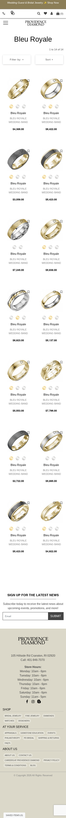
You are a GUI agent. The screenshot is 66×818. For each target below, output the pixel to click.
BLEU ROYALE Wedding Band (18, 120)
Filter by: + (17, 59)
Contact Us (25, 755)
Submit (55, 616)
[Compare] (28, 80)
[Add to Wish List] (21, 80)
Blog (33, 765)
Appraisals (10, 733)
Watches (9, 721)
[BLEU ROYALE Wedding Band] (18, 88)
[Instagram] (33, 701)
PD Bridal (29, 738)
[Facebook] (27, 701)
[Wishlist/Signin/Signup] (45, 14)
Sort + (49, 59)
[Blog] (39, 701)
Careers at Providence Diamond (22, 760)
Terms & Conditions (15, 765)
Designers (24, 721)
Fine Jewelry (32, 716)
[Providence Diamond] (35, 23)
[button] (38, 14)
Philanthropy (12, 738)
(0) (61, 13)
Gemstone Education (32, 733)
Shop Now (53, 2)
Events (51, 733)
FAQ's (7, 743)
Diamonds (48, 716)
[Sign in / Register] (52, 14)
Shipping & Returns (48, 738)
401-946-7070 (36, 659)
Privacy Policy (51, 760)
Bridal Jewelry (13, 716)
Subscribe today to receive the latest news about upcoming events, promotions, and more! (33, 606)
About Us (10, 755)
